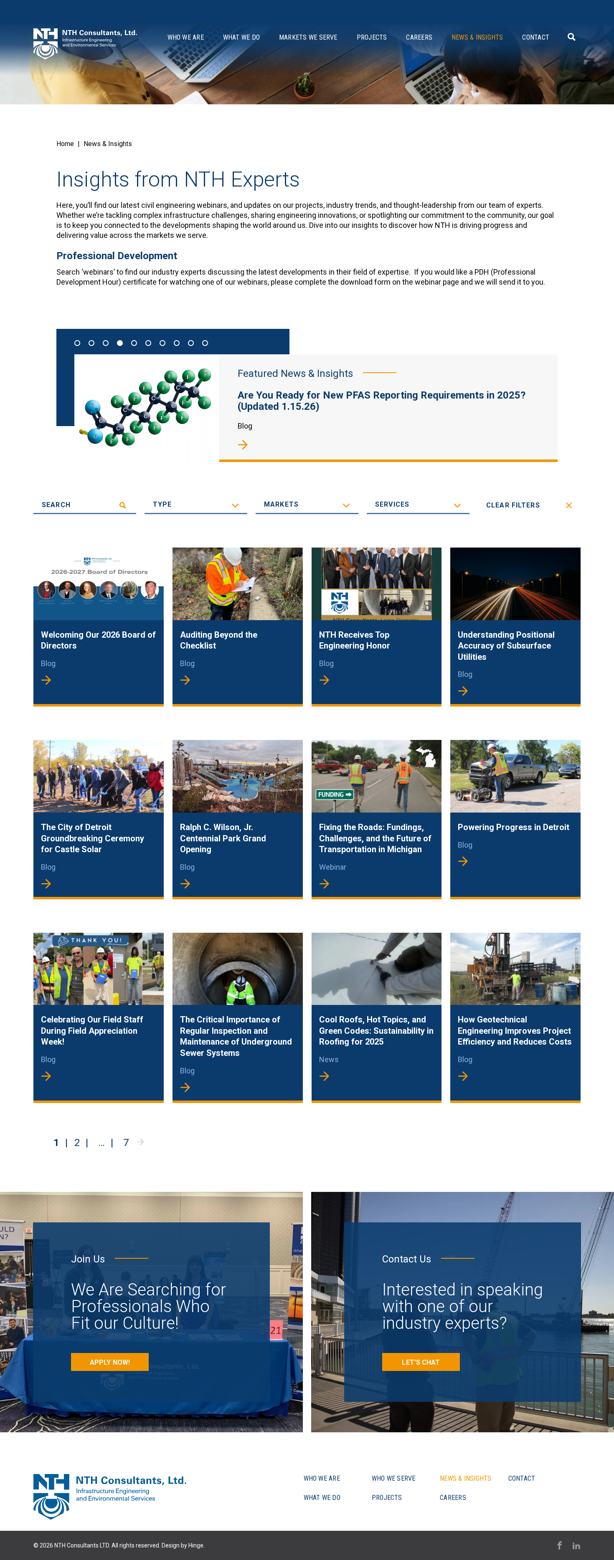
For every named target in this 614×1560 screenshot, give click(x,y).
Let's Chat (421, 1362)
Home (65, 144)
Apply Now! (110, 1362)
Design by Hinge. (183, 1545)
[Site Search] (570, 37)
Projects (372, 37)
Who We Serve (394, 1478)
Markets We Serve (308, 37)
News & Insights (477, 37)
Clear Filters (513, 505)
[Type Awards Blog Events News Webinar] (196, 505)
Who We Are (185, 37)
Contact (535, 37)
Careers (419, 37)
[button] (77, 343)
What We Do (241, 37)
